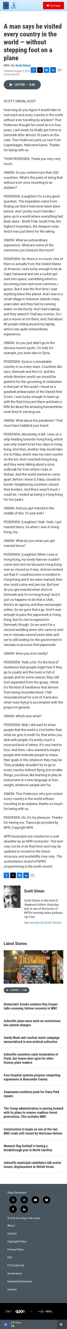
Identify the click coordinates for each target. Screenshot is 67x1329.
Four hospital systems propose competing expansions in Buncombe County (32, 1077)
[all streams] (62, 1324)
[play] (5, 1324)
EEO (9, 1257)
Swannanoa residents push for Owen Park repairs (31, 1094)
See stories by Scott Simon (42, 922)
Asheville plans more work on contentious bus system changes (32, 1023)
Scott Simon (23, 65)
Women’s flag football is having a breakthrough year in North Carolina (28, 1148)
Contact (12, 1233)
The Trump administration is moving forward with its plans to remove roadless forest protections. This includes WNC (33, 1112)
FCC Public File (15, 1265)
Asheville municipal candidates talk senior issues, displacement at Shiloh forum (32, 1165)
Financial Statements (19, 1281)
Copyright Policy (16, 1241)
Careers (12, 1289)
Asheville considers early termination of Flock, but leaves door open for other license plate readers (31, 1058)
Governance (14, 1273)
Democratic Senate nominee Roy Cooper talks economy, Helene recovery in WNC (31, 1006)
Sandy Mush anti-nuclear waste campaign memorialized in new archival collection (32, 1040)
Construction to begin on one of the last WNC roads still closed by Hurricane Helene (33, 1131)
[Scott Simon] (12, 897)
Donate (55, 5)
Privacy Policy (15, 1249)
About (11, 1225)
